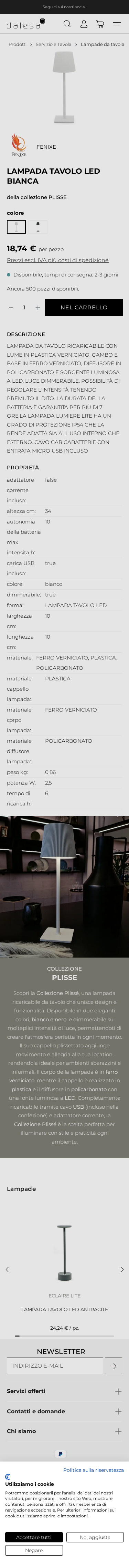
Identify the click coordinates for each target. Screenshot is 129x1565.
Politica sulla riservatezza (93, 1470)
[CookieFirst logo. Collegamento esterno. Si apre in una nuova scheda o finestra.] (7, 1477)
